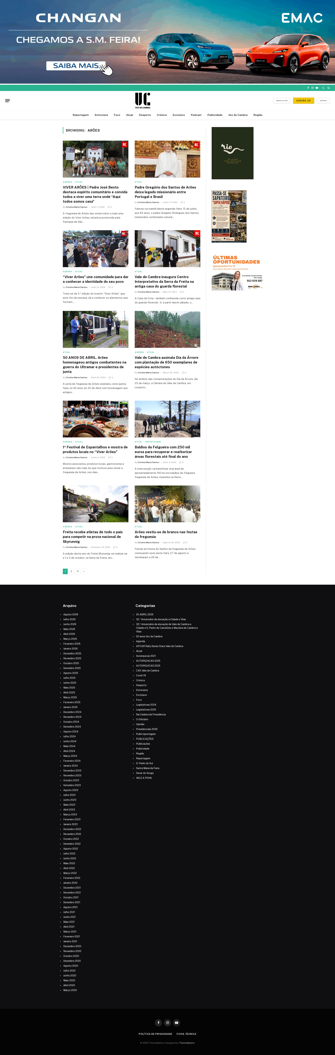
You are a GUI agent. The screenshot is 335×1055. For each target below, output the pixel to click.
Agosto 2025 (70, 673)
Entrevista (101, 114)
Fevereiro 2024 (72, 760)
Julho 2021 (69, 912)
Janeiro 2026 (70, 648)
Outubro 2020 (71, 956)
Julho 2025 (69, 677)
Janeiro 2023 (70, 824)
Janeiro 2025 (70, 707)
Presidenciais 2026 (147, 729)
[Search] (328, 88)
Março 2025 (70, 697)
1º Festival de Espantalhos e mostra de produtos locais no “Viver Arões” (95, 449)
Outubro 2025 (71, 663)
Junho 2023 (69, 799)
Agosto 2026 (70, 614)
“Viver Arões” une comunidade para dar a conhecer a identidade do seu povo (95, 279)
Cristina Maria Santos (76, 207)
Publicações (143, 743)
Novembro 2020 (72, 951)
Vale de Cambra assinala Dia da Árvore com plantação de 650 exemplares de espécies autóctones (166, 362)
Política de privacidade (155, 1034)
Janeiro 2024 (70, 765)
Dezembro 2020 (72, 946)
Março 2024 (70, 756)
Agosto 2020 (70, 965)
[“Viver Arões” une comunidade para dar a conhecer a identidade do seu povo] (95, 248)
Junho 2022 (69, 858)
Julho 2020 (69, 970)
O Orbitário (142, 719)
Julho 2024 (69, 736)
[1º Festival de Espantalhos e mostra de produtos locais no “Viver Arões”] (95, 419)
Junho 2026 (69, 624)
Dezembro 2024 (72, 712)
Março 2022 (70, 873)
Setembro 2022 (72, 843)
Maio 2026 (69, 629)
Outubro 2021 (71, 897)
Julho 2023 (69, 795)
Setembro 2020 (72, 961)
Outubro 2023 (71, 780)
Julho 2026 (69, 619)
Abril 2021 (69, 926)
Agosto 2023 (70, 790)
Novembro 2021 (72, 892)
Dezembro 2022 (72, 829)
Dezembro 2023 (72, 770)
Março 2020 (70, 990)
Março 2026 (70, 638)
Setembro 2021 (71, 902)
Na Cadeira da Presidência (151, 714)
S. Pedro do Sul (144, 763)
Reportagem (81, 114)
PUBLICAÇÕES (145, 738)
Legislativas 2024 (146, 704)
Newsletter (282, 100)
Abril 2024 (69, 751)
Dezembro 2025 (72, 653)
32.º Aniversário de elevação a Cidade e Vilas (161, 619)
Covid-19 (141, 675)
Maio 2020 (69, 980)
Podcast (196, 114)
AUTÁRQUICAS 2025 (148, 660)
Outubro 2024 (71, 721)
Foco (117, 114)
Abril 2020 (69, 985)
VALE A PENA (144, 778)
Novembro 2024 (72, 717)
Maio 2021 (69, 921)
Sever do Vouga (145, 773)
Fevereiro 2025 (71, 702)
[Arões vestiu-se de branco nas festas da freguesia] (167, 504)
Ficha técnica (186, 1034)
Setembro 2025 (72, 668)
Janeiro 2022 (70, 882)
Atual (129, 114)
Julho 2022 (69, 853)
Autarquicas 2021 (146, 656)
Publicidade (214, 114)
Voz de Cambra (238, 114)
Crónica (162, 114)
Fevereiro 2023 (71, 819)
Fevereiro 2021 (71, 936)
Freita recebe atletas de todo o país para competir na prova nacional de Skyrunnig (93, 537)
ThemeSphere (187, 1043)
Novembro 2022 (72, 834)
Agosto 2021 (70, 907)
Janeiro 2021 (70, 941)
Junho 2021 (69, 917)
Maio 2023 (69, 804)
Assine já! (303, 100)
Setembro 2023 (72, 785)
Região (258, 114)
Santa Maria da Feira (147, 768)
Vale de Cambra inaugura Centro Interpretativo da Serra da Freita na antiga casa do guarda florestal (164, 281)
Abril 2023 (69, 809)
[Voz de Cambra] (142, 100)
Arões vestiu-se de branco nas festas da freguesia (166, 534)
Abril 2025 (69, 692)
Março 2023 (70, 814)
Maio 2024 (69, 746)
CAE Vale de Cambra (147, 670)
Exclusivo (179, 114)
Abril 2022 (69, 868)
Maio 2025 (69, 687)
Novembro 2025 (72, 658)
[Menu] (7, 101)
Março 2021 (69, 931)
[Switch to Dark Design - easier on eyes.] (323, 88)
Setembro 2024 (72, 726)
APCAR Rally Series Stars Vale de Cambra (159, 646)
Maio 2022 (69, 863)
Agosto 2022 (70, 848)
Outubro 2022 (71, 839)
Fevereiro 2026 (71, 643)
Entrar (323, 100)
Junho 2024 (69, 741)
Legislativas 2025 (146, 709)
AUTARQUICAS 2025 (148, 665)
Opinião (140, 724)
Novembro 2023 (72, 775)
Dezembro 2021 (72, 887)
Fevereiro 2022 (71, 878)
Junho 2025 (69, 682)
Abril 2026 (69, 634)
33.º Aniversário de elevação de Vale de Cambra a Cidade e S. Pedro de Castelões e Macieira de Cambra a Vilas (167, 628)
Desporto (145, 114)
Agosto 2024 (70, 731)
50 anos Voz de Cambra (149, 636)
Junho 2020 (69, 975)
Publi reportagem (146, 734)
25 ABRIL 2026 (144, 614)
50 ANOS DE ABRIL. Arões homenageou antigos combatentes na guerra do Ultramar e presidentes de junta (94, 365)
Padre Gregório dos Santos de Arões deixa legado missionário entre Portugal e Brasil (165, 192)
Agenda (67, 182)
